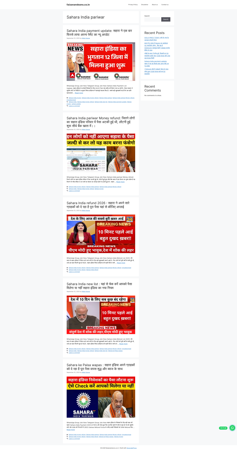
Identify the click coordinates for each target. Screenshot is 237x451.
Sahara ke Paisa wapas (115, 350)
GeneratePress (132, 448)
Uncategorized (71, 100)
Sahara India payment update (117, 102)
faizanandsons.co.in (78, 4)
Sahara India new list (101, 102)
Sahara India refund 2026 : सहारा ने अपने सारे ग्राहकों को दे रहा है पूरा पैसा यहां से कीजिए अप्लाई (98, 205)
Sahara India (72, 102)
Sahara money (99, 188)
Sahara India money (75, 98)
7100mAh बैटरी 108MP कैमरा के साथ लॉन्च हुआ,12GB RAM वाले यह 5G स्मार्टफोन (156, 71)
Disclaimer (144, 4)
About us (155, 4)
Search (147, 16)
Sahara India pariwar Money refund (123, 98)
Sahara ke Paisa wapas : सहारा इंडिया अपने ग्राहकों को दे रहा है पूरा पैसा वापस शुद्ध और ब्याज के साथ (101, 367)
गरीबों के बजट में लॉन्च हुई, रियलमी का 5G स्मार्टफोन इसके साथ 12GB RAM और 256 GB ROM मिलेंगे (157, 55)
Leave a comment (74, 106)
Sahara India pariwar (105, 98)
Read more (79, 93)
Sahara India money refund (90, 98)
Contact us (164, 4)
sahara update (76, 104)
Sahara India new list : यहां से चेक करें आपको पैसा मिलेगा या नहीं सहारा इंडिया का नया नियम (99, 286)
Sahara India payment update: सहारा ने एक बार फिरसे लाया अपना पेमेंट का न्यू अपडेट (99, 32)
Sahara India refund (92, 269)
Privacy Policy (133, 4)
